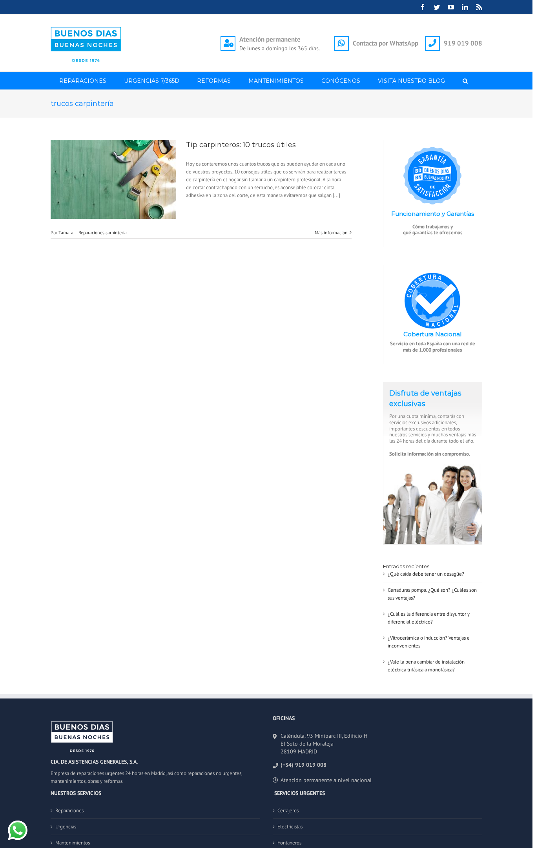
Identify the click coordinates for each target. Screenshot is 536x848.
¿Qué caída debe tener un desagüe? (426, 574)
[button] (465, 80)
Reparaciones (69, 810)
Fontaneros (289, 842)
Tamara (65, 232)
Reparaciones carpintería (102, 232)
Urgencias (65, 826)
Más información (331, 232)
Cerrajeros (288, 810)
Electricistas (290, 826)
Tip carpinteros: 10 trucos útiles (241, 144)
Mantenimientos (72, 842)
